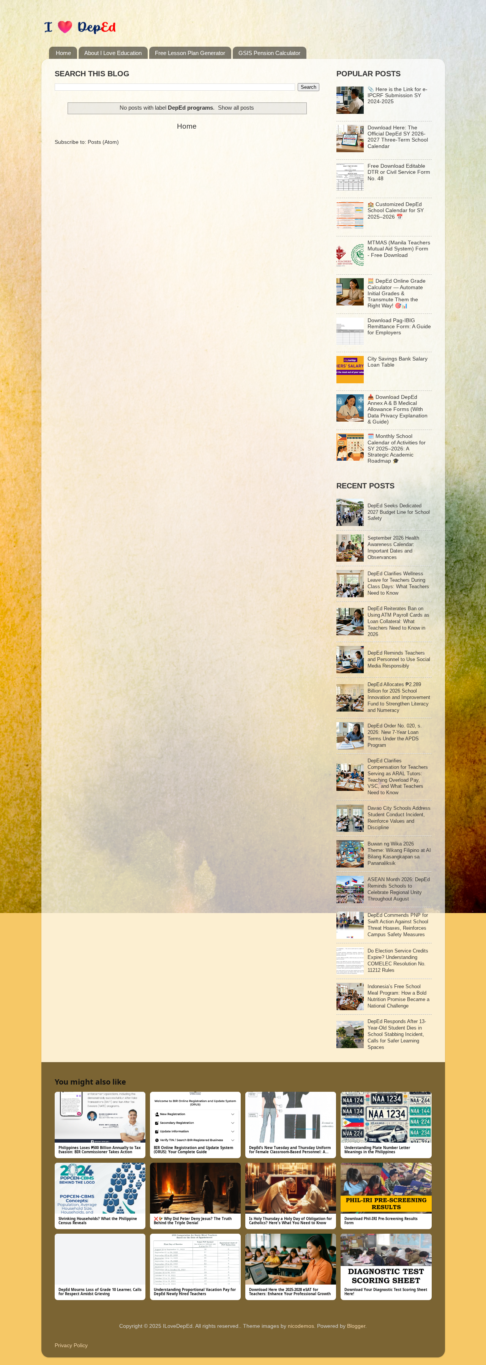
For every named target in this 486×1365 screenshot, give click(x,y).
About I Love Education (113, 53)
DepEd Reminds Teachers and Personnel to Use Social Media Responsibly (399, 659)
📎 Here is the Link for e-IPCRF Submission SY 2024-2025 (398, 95)
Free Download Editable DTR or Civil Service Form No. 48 (399, 172)
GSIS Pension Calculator (269, 53)
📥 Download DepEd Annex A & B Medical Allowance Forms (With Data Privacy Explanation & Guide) (398, 409)
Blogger (356, 1326)
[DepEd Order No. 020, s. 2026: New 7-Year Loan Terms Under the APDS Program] (350, 748)
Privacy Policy (71, 1345)
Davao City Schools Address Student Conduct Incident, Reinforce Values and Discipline (399, 817)
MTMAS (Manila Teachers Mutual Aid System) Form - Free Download (399, 249)
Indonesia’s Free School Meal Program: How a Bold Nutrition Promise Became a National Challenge (398, 996)
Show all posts (236, 108)
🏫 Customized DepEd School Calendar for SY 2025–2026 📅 (396, 210)
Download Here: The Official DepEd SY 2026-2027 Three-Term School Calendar (398, 137)
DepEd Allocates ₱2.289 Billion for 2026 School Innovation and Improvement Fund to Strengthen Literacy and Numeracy (399, 697)
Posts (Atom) (103, 142)
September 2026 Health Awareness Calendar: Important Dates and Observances (393, 547)
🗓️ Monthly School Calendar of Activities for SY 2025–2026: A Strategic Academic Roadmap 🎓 (397, 448)
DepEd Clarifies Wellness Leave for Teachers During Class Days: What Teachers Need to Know (398, 583)
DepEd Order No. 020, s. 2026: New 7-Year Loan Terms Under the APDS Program (395, 735)
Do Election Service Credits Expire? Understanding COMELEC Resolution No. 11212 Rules (398, 960)
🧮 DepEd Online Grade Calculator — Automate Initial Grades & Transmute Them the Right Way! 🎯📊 (397, 293)
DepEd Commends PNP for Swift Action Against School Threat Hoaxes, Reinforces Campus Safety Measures (398, 924)
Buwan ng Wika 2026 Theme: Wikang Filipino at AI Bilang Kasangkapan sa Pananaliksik (399, 853)
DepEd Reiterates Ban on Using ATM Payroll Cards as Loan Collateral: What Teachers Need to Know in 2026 (398, 621)
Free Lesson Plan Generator (190, 53)
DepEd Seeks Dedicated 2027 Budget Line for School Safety (399, 512)
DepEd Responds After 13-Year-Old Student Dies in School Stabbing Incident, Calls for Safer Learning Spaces (397, 1034)
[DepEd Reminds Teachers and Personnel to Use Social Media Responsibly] (350, 671)
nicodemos (301, 1326)
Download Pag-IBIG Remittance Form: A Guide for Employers (399, 326)
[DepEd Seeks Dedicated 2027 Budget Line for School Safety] (350, 524)
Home (63, 53)
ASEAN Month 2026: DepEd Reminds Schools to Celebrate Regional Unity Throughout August (399, 889)
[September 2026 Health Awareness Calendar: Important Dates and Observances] (350, 560)
